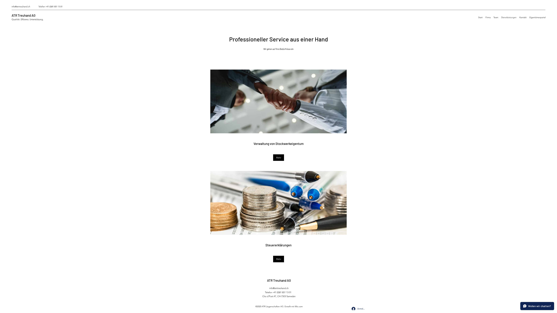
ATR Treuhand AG (23, 15)
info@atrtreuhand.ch (21, 6)
